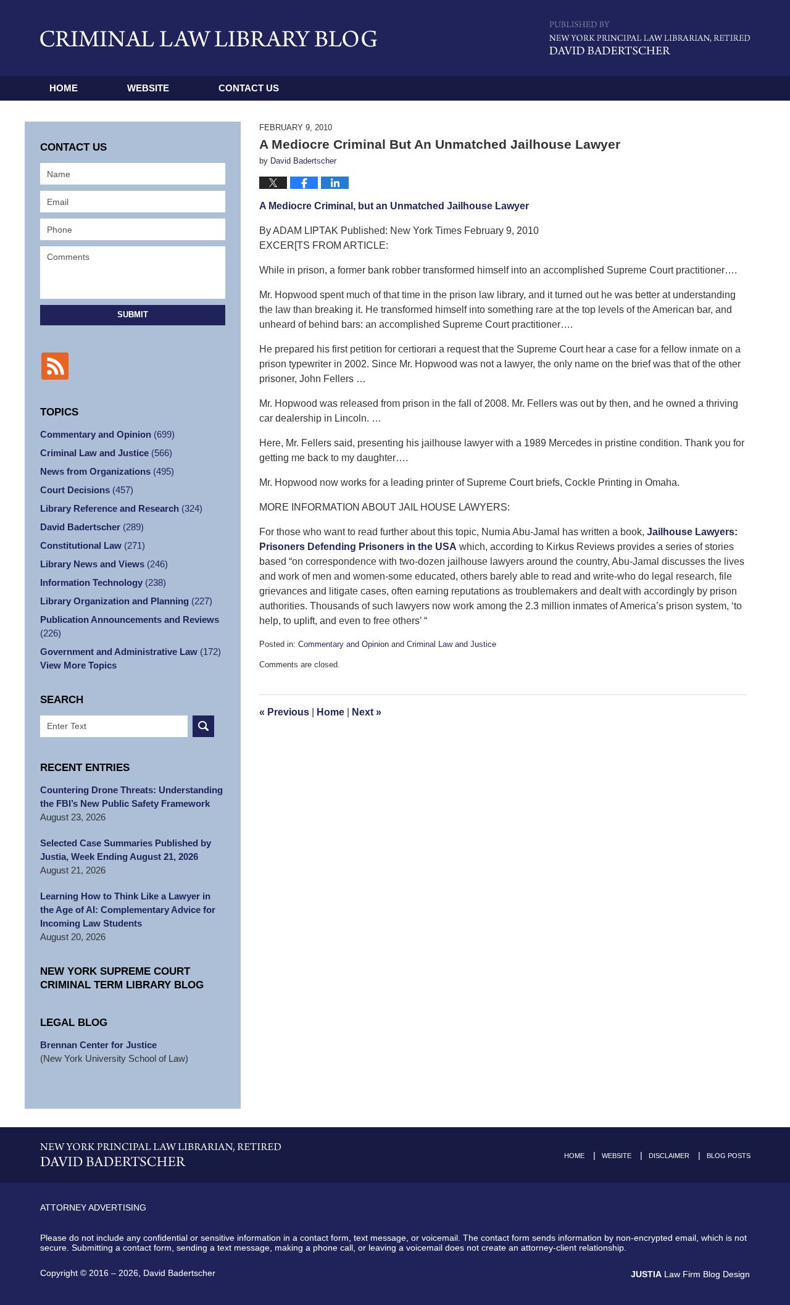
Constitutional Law (92, 545)
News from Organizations (107, 471)
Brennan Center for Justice (98, 1045)
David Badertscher (92, 527)
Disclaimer (669, 1155)
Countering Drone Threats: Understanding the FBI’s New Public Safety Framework (131, 797)
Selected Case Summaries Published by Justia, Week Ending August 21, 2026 (125, 850)
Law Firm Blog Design (690, 1274)
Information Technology (103, 582)
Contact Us (248, 88)
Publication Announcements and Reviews (129, 626)
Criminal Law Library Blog (208, 38)
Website (148, 88)
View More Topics (78, 665)
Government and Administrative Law (130, 651)
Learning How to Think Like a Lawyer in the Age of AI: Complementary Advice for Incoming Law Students (127, 909)
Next (366, 712)
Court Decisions (86, 490)
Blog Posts (728, 1155)
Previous (284, 712)
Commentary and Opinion (343, 644)
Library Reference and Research (121, 508)
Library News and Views (104, 564)
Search (203, 726)
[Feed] (55, 366)
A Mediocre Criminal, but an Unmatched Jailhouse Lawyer (394, 206)
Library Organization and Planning (126, 601)
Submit (132, 314)
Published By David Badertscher (649, 38)
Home (63, 88)
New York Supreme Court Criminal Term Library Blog (122, 978)
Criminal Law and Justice (451, 644)
